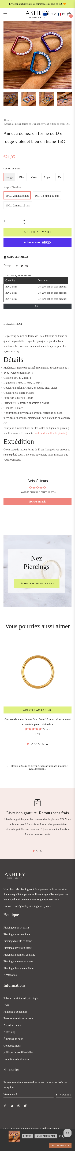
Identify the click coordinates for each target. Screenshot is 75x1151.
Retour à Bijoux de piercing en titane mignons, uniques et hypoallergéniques (39, 767)
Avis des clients (12, 1025)
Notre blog (9, 1031)
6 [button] (47, 744)
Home (7, 120)
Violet (34, 177)
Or (59, 177)
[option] (37, 691)
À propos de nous (13, 1038)
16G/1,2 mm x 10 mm (47, 195)
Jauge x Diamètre (12, 187)
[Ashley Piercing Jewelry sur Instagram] (25, 1105)
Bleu (21, 177)
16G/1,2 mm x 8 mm (17, 195)
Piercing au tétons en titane (18, 961)
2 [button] (32, 744)
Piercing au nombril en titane (19, 954)
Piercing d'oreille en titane (17, 940)
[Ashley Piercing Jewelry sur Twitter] (11, 1105)
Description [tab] (12, 323)
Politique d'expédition (15, 1011)
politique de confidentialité (18, 1052)
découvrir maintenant (36, 583)
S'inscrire (64, 1095)
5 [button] (43, 744)
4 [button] (39, 744)
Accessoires (10, 974)
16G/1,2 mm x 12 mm (18, 205)
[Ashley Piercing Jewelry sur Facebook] (4, 1105)
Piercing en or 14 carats (16, 927)
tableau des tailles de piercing (51, 433)
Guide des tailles (17, 257)
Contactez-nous (12, 1045)
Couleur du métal (12, 168)
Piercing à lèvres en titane (17, 947)
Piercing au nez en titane (16, 934)
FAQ (6, 1004)
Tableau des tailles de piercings (20, 998)
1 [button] (28, 744)
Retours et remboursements (18, 1018)
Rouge (9, 177)
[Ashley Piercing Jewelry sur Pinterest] (18, 1105)
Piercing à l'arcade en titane (18, 968)
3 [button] (35, 744)
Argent (47, 177)
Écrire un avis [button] (37, 501)
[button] (54, 14)
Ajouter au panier (60, 1145)
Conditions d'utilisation (16, 1059)
